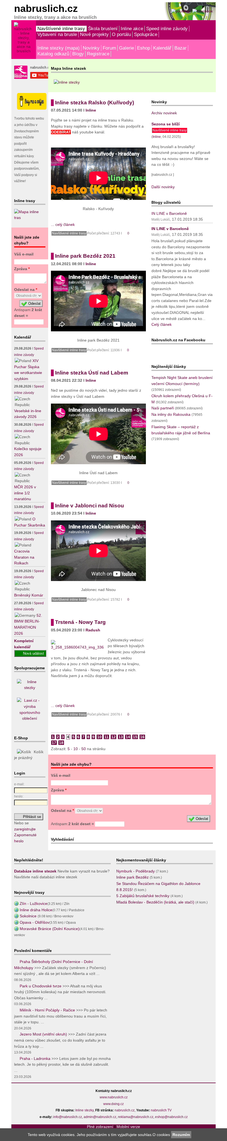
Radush (93, 630)
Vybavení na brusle (57, 34)
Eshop (143, 48)
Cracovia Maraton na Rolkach (24, 557)
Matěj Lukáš (160, 219)
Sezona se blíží (165, 124)
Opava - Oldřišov (34, 922)
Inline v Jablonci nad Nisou (89, 505)
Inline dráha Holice (36, 910)
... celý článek (63, 224)
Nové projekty (94, 34)
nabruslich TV (161, 1110)
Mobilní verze (128, 1126)
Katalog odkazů (53, 53)
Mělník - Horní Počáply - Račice (47, 1010)
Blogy (78, 53)
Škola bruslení (103, 28)
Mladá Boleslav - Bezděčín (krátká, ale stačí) (155, 902)
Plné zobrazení (100, 1126)
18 (61, 742)
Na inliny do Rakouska (171, 414)
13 (120, 737)
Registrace (98, 53)
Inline (91, 110)
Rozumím (181, 1134)
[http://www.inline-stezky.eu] (29, 687)
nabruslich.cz (125, 1110)
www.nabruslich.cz (114, 1097)
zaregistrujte (25, 829)
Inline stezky (84, 1110)
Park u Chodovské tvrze (40, 986)
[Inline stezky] (66, 82)
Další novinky (163, 187)
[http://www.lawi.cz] (29, 718)
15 (135, 737)
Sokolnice (29, 916)
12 (113, 737)
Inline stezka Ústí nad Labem (91, 373)
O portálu (121, 34)
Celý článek (161, 324)
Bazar (180, 48)
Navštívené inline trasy (61, 28)
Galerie (126, 48)
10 (99, 737)
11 (106, 737)
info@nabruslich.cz (67, 1117)
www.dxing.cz (113, 1104)
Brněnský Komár (28, 595)
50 (83, 749)
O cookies (162, 1134)
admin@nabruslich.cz (100, 1117)
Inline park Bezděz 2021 (85, 256)
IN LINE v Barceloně (169, 213)
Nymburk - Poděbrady (135, 871)
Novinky (91, 48)
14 (128, 737)
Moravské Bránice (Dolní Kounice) (49, 928)
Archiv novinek (164, 113)
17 (54, 742)
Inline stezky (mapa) (58, 48)
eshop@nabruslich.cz (171, 1117)
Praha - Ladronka (35, 1058)
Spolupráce (145, 34)
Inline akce (132, 28)
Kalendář (162, 48)
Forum (109, 48)
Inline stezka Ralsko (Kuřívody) (94, 102)
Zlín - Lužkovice (33, 903)
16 (142, 737)
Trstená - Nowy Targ (80, 622)
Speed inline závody (167, 28)
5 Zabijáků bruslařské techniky (142, 896)
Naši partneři (162, 408)
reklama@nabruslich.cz (135, 1117)
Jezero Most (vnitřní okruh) (43, 1034)
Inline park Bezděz (132, 877)
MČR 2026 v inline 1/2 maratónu (25, 493)
